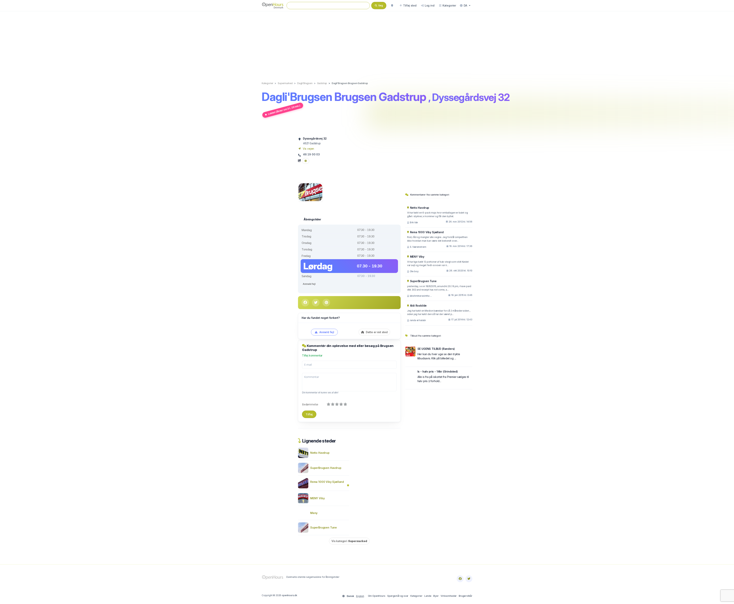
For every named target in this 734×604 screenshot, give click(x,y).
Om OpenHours (376, 595)
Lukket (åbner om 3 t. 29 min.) (284, 109)
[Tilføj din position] (392, 5)
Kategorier (416, 595)
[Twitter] (468, 578)
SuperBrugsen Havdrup (325, 467)
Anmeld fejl (309, 284)
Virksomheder (449, 595)
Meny (313, 513)
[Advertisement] (367, 42)
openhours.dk (289, 595)
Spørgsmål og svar (397, 595)
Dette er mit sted (376, 332)
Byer (435, 595)
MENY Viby (317, 498)
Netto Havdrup (320, 452)
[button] (465, 5)
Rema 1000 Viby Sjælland (327, 481)
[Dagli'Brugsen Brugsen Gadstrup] (310, 191)
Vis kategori (349, 541)
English (360, 596)
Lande (427, 595)
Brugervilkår (465, 595)
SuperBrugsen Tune (323, 527)
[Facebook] (460, 578)
